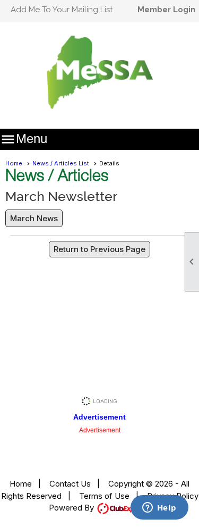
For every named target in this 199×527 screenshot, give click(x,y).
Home (13, 163)
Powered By (72, 508)
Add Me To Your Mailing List (62, 9)
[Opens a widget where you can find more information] (159, 508)
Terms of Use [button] (104, 496)
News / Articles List (60, 163)
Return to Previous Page (99, 249)
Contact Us (70, 484)
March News (34, 218)
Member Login (166, 9)
